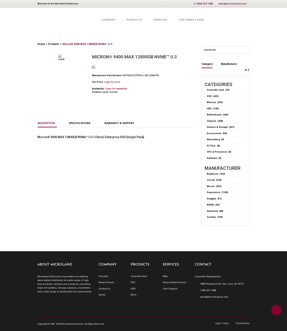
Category (207, 64)
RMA (165, 276)
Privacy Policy (243, 323)
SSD (133, 282)
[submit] (246, 49)
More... (134, 294)
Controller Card (139, 276)
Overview (103, 276)
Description (46, 123)
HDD (133, 288)
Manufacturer (229, 64)
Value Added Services (174, 282)
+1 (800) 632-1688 (203, 3)
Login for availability (116, 88)
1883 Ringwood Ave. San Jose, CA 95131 (222, 284)
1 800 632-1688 (208, 290)
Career (102, 294)
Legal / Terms (222, 323)
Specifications (79, 123)
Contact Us (104, 288)
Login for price (112, 82)
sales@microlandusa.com (232, 3)
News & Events (106, 282)
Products (53, 44)
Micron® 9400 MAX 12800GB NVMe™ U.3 (87, 44)
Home (41, 44)
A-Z (247, 69)
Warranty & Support (119, 123)
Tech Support (170, 288)
